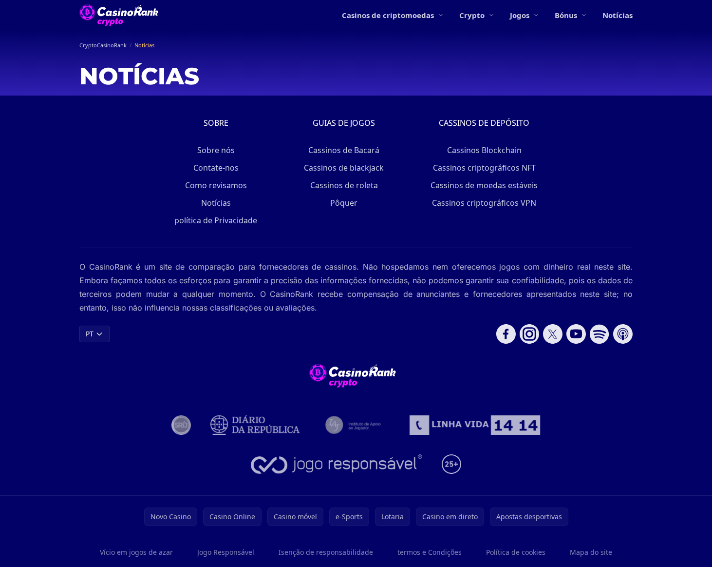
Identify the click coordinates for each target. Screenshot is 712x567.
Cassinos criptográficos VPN (484, 202)
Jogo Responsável (225, 552)
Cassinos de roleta (344, 185)
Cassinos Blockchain (484, 150)
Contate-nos (216, 167)
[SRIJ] (475, 425)
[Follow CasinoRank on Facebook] (506, 334)
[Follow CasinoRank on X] (552, 334)
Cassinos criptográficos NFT (484, 167)
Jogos (519, 15)
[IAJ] (354, 425)
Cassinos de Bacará (343, 150)
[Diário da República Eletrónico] (255, 425)
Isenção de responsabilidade (326, 552)
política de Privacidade (215, 220)
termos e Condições (429, 552)
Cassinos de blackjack (344, 167)
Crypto (472, 15)
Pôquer (343, 202)
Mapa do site (591, 552)
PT (90, 333)
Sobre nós (216, 150)
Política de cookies (515, 552)
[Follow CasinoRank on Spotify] (599, 334)
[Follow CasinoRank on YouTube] (576, 334)
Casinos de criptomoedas (388, 15)
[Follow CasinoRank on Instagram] (529, 334)
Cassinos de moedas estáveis (484, 185)
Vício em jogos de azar (136, 552)
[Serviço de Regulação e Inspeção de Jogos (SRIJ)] (181, 425)
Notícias (617, 15)
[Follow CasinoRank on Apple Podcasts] (623, 334)
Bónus (566, 15)
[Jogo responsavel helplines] (337, 464)
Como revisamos (216, 185)
